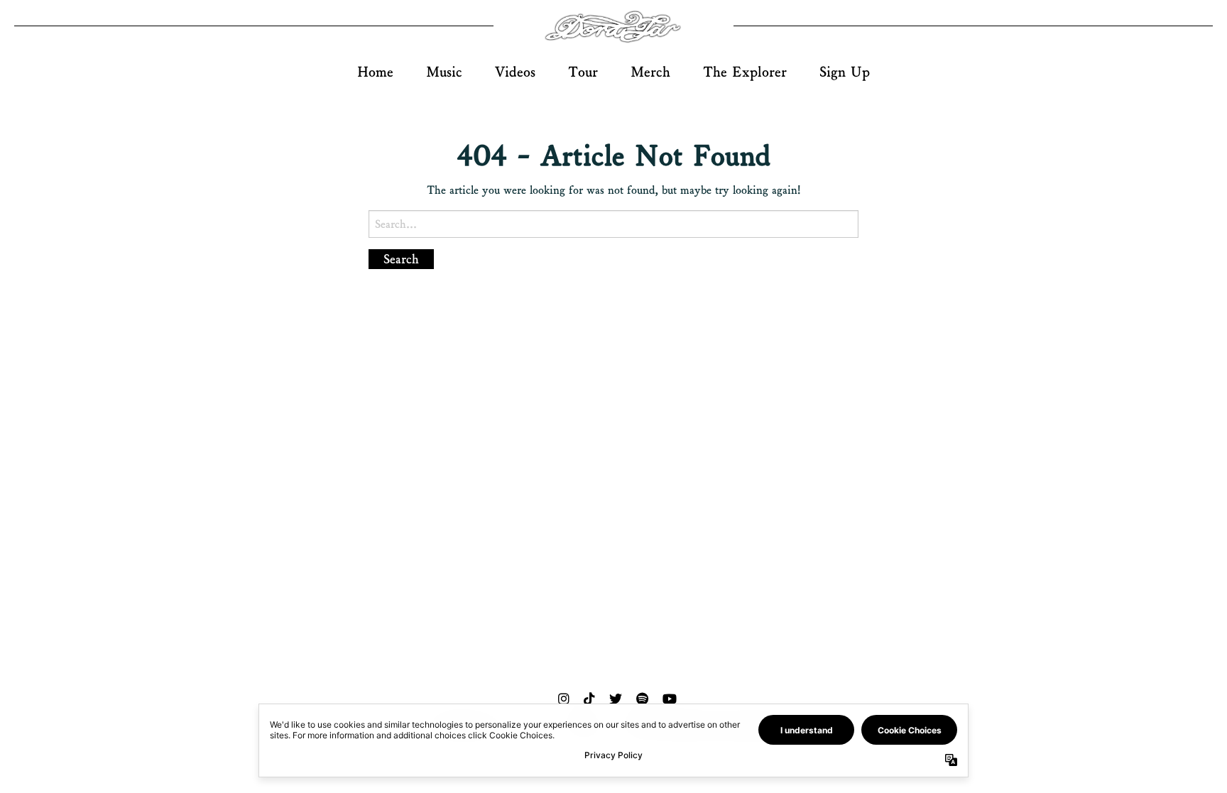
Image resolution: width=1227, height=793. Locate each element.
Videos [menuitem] (515, 72)
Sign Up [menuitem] (844, 72)
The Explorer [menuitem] (745, 72)
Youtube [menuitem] (669, 698)
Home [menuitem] (375, 72)
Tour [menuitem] (583, 72)
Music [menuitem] (444, 72)
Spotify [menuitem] (642, 698)
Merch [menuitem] (650, 72)
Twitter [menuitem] (615, 698)
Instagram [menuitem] (563, 698)
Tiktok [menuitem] (589, 698)
